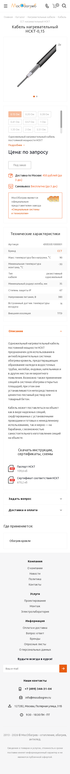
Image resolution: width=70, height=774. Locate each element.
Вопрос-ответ (35, 633)
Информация (35, 621)
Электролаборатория (35, 611)
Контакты (35, 584)
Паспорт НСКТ (26, 466)
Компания (35, 561)
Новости (35, 573)
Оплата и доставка (35, 627)
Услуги (35, 593)
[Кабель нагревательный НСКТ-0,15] (35, 65)
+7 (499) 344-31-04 (38, 688)
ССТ (59, 250)
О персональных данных (35, 649)
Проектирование (35, 600)
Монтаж (35, 606)
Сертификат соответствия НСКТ (38, 478)
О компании (35, 568)
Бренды (35, 638)
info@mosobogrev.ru (38, 697)
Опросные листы (35, 644)
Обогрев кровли (20, 540)
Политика (35, 579)
